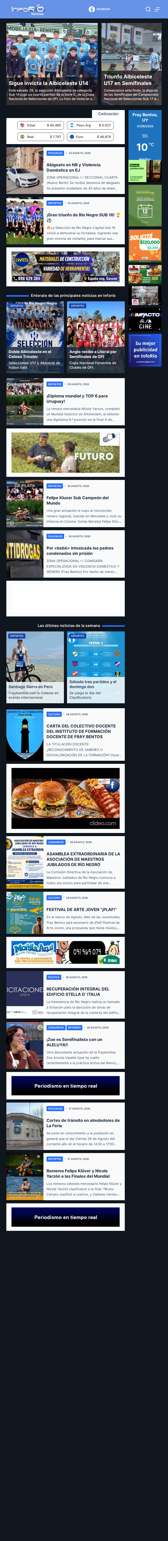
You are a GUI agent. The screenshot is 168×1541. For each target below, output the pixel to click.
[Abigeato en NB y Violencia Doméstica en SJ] (24, 170)
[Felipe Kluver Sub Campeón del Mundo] (24, 503)
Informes (74, 1027)
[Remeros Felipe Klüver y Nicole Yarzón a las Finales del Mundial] (24, 1176)
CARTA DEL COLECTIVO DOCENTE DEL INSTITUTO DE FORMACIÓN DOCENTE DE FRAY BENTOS (81, 731)
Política (54, 977)
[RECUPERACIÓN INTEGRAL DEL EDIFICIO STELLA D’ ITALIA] (24, 994)
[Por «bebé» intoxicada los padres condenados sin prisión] (24, 553)
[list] (65, 337)
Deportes (54, 203)
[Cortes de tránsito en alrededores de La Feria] (24, 1126)
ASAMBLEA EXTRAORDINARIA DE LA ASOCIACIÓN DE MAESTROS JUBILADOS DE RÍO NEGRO (83, 859)
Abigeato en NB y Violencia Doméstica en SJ (74, 167)
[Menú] (157, 9)
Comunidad (56, 842)
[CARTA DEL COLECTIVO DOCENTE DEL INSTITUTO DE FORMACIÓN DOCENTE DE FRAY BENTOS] (24, 734)
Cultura (54, 714)
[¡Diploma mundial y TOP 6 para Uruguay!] (24, 401)
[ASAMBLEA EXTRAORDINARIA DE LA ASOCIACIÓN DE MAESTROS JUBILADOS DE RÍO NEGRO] (24, 862)
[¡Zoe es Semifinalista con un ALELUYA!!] (24, 1045)
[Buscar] (148, 9)
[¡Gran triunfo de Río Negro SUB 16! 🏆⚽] (24, 220)
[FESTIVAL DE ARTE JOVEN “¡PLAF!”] (24, 913)
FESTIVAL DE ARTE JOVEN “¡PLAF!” (82, 909)
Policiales (55, 153)
